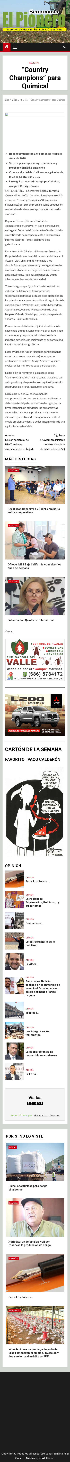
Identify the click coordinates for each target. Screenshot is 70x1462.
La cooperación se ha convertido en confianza (41, 1053)
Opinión (29, 877)
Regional (34, 62)
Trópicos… (32, 1012)
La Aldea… (32, 964)
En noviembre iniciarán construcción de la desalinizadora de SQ (52, 442)
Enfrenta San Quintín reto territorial (31, 620)
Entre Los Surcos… (37, 881)
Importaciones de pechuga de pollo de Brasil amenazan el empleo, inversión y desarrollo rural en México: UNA (33, 1353)
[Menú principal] (15, 47)
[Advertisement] (35, 1410)
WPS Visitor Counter (46, 1115)
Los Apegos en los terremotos (37, 1033)
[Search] (64, 47)
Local (12, 1147)
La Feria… (31, 1074)
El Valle (13, 1203)
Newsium (31, 1458)
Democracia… (34, 923)
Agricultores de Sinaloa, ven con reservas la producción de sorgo (29, 1243)
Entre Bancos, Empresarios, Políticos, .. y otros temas (42, 902)
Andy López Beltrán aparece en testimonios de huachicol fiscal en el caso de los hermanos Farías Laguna (42, 988)
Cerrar (9, 631)
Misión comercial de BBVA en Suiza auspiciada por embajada (19, 442)
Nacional (14, 1310)
